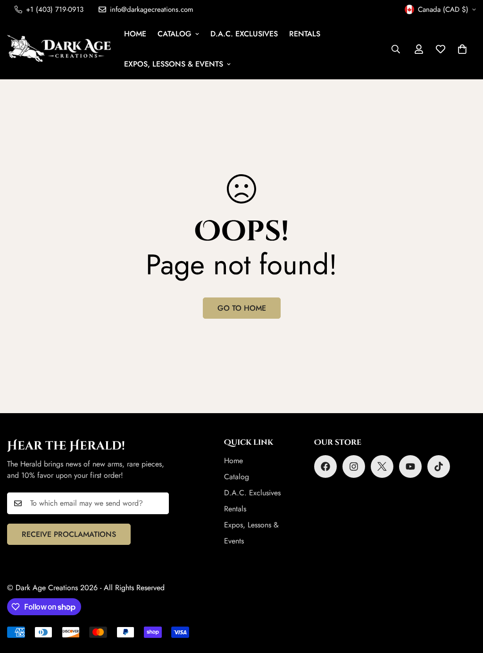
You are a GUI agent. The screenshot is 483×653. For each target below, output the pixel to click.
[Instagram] (353, 466)
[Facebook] (325, 466)
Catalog (175, 33)
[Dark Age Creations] (59, 49)
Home (135, 33)
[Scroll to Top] (464, 601)
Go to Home (241, 308)
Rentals (304, 33)
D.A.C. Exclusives (244, 33)
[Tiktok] (438, 466)
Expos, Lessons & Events (173, 64)
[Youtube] (410, 466)
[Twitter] (382, 466)
